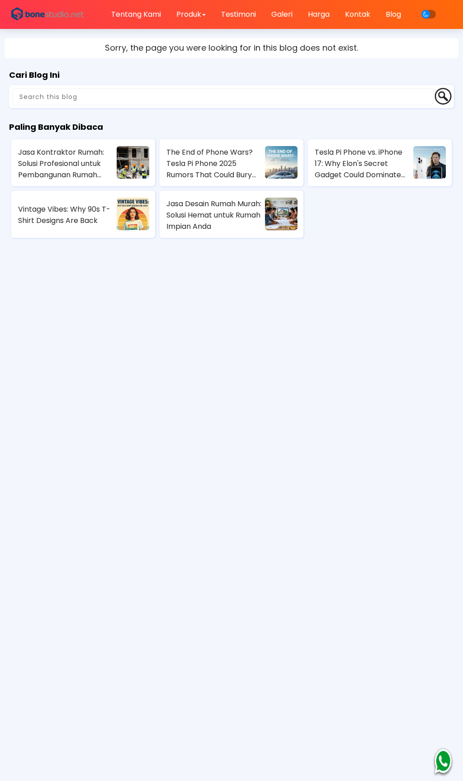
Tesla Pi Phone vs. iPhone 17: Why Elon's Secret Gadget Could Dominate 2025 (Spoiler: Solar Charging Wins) (358, 163)
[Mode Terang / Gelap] (428, 14)
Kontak (357, 14)
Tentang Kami (136, 14)
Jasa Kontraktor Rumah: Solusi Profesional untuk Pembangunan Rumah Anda (61, 163)
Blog (393, 14)
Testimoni (238, 14)
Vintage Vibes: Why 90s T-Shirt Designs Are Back (64, 215)
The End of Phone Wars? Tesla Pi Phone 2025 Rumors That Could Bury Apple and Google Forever (213, 163)
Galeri (282, 14)
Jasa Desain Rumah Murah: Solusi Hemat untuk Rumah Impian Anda (213, 215)
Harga (319, 14)
